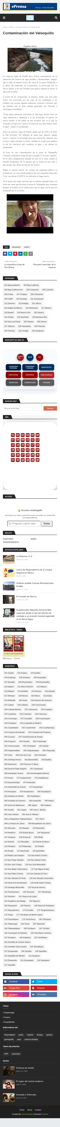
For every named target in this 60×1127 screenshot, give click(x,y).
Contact (38, 1110)
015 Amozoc (36, 691)
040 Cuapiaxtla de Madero (30, 723)
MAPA (30, 357)
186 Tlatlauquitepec (12, 928)
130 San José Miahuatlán (35, 865)
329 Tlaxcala (40, 326)
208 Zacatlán (26, 951)
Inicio (5, 27)
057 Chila (8, 755)
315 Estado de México (13, 308)
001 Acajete (9, 673)
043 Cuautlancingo (46, 728)
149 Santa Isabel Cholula (40, 883)
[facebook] (16, 981)
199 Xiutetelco (25, 938)
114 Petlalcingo (25, 846)
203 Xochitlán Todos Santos (15, 947)
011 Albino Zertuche (25, 687)
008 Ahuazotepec (25, 682)
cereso (7, 1017)
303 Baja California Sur (13, 290)
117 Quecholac (23, 851)
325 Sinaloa (28, 322)
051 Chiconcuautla (11, 746)
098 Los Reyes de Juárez (14, 824)
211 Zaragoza (34, 956)
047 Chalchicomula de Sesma (31, 737)
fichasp (40, 1035)
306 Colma (8, 294)
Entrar (47, 523)
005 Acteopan (24, 678)
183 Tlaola (25, 924)
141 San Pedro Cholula (13, 874)
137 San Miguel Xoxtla (40, 869)
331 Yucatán (23, 331)
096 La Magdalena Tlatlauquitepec (18, 819)
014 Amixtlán (23, 691)
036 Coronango (10, 719)
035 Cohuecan (41, 714)
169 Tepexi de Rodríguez (44, 906)
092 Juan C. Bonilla (37, 810)
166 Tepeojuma (10, 906)
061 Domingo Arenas (12, 760)
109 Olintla (38, 837)
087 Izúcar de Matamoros (14, 805)
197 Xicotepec (10, 938)
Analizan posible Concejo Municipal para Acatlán (35, 584)
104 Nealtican (9, 833)
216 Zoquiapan (43, 960)
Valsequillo (16, 247)
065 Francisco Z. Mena (29, 764)
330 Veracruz (9, 331)
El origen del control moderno (29, 1081)
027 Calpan (9, 705)
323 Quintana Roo (39, 317)
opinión (49, 1035)
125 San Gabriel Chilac (36, 860)
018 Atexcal (23, 696)
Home (22, 1110)
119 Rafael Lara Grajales (14, 855)
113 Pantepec (9, 846)
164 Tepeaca (34, 901)
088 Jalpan (32, 805)
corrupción (16, 1054)
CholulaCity (20, 357)
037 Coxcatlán (26, 719)
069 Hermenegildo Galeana (38, 773)
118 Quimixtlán (38, 851)
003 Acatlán (35, 673)
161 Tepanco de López (28, 897)
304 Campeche (33, 290)
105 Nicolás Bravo (26, 833)
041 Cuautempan (11, 728)
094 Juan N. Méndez (30, 814)
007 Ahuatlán (9, 682)
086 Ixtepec (49, 801)
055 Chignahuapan (31, 751)
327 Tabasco (9, 326)
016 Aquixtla (50, 691)
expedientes (9, 1022)
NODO (33, 539)
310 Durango (21, 299)
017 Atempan (9, 696)
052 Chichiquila (29, 746)
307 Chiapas (22, 294)
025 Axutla (23, 700)
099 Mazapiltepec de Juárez (39, 824)
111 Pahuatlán (23, 842)
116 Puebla (8, 851)
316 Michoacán (32, 308)
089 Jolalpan (46, 805)
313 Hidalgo (23, 303)
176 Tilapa (8, 915)
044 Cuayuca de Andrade (14, 732)
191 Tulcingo (44, 928)
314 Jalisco (36, 303)
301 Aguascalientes (12, 285)
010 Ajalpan (9, 687)
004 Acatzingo (10, 678)
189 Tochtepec (29, 928)
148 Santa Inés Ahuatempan (15, 883)
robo (19, 1039)
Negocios (13, 382)
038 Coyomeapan (43, 719)
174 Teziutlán (28, 910)
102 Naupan (24, 828)
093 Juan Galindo (11, 814)
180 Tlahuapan (45, 919)
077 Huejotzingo (35, 787)
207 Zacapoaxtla (11, 951)
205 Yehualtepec (37, 947)
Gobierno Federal (13, 367)
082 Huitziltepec (33, 796)
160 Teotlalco (9, 897)
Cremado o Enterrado (26, 1094)
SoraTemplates (27, 1114)
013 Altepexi (9, 691)
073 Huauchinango (12, 782)
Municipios (46, 367)
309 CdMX (8, 299)
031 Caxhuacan (31, 709)
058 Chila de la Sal (23, 755)
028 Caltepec (22, 705)
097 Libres (40, 819)
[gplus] (16, 988)
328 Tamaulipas (24, 326)
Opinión (46, 382)
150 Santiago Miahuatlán (14, 887)
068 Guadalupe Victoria (13, 773)
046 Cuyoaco (9, 737)
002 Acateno (22, 673)
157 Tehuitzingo (44, 892)
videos (11, 27)
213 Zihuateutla (10, 960)
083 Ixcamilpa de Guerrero (14, 801)
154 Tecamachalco (11, 892)
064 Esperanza (10, 764)
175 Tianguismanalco (45, 910)
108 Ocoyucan (25, 837)
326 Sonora (41, 322)
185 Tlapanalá (39, 924)
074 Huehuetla (29, 782)
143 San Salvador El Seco (37, 874)
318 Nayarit (9, 313)
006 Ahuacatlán (40, 678)
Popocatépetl (9, 1035)
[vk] (44, 994)
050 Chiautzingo (39, 741)
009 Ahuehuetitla (42, 682)
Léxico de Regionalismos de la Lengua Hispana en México (34, 571)
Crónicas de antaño (25, 1068)
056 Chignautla (49, 751)
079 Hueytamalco (27, 792)
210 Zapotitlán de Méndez (14, 956)
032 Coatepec (46, 709)
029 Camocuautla (39, 705)
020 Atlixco (35, 696)
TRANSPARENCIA (11, 542)
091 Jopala (21, 810)
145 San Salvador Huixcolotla (41, 878)
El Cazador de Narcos (26, 596)
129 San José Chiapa (13, 865)
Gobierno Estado (29, 367)
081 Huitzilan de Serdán (14, 796)
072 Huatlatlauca (41, 778)
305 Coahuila (47, 290)
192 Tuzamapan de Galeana (15, 933)
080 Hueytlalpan (44, 792)
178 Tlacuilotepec (11, 919)
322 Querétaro (23, 317)
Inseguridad (46, 375)
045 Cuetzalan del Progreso (39, 732)
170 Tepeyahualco (11, 910)
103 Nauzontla (38, 828)
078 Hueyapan (10, 792)
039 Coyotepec (10, 723)
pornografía (9, 1039)
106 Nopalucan (43, 833)
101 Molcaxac (9, 828)
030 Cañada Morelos (12, 709)
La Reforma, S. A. (24, 556)
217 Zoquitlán (9, 965)
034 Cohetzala (25, 714)
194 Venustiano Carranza (41, 933)
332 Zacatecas (38, 331)
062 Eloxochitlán (31, 760)
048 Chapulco (10, 741)
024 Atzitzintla (9, 700)
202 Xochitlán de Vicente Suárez (17, 942)
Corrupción (30, 382)
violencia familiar (31, 1039)
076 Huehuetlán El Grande (15, 787)
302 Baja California (31, 285)
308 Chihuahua (37, 294)
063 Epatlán (46, 760)
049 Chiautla (24, 741)
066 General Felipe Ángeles (15, 769)
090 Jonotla (9, 810)
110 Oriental (9, 842)
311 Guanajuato (37, 299)
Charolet (44, 1114)
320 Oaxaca (39, 313)
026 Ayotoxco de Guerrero (41, 700)
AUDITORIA (8, 539)
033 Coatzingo (10, 714)
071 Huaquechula (24, 778)
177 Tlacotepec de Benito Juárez (29, 915)
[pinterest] (44, 988)
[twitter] (44, 981)
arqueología (9, 1012)
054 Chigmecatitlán (12, 751)
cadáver (30, 1035)
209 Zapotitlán (41, 951)
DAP (6, 1054)
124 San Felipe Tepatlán (14, 860)
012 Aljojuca (42, 687)
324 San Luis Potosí (12, 322)
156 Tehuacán (28, 892)
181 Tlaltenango (10, 924)
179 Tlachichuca (28, 919)
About (29, 1110)
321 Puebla (9, 317)
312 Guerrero (9, 303)
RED (39, 357)
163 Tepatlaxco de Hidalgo (15, 901)
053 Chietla (43, 746)
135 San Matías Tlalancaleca (15, 869)
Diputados (13, 375)
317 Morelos (46, 308)
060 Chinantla (40, 755)
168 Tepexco (25, 906)
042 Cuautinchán (29, 728)
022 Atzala (48, 696)
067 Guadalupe (36, 769)
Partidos (30, 375)
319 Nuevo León (23, 313)
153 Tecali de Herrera (36, 887)
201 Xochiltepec (40, 938)
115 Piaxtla (39, 846)
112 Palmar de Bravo (41, 842)
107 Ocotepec (9, 837)
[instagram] (16, 994)
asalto (20, 1035)
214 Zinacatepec (27, 960)
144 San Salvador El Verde (15, 878)
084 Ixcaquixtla (35, 801)
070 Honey (8, 778)
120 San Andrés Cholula (37, 855)
